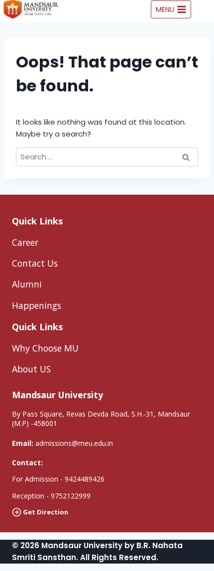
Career (25, 242)
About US (31, 369)
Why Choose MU (45, 348)
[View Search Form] (205, 9)
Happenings (36, 305)
